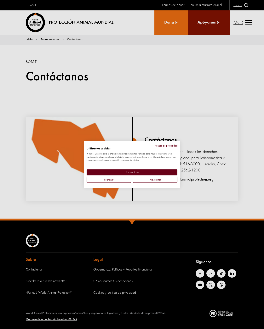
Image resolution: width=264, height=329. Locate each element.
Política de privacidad (166, 145)
